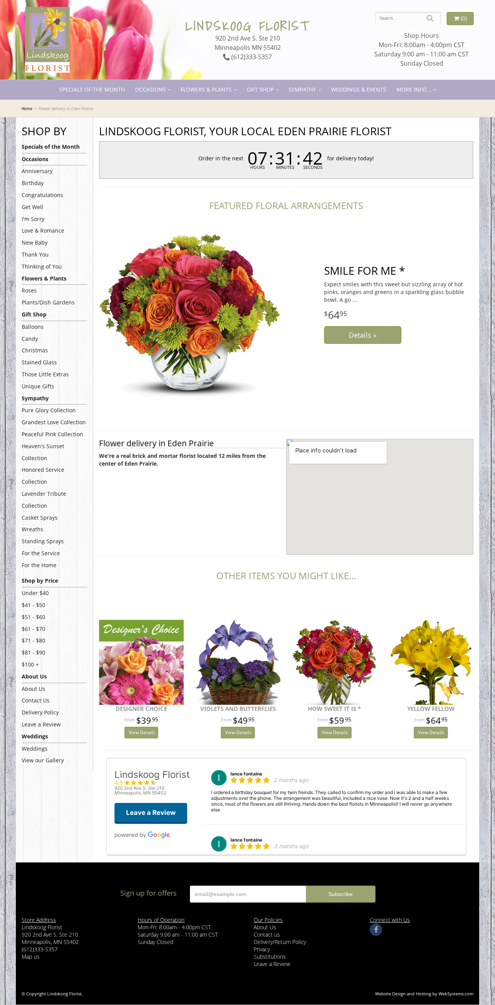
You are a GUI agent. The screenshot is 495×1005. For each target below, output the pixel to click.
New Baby (35, 242)
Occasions (150, 89)
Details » (363, 335)
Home (26, 108)
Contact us (267, 934)
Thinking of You (42, 266)
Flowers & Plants (206, 89)
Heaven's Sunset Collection (43, 452)
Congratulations (42, 195)
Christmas (35, 350)
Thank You (35, 254)
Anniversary (37, 171)
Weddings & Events (358, 89)
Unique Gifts (38, 386)
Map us (30, 956)
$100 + (30, 664)
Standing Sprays (43, 541)
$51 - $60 (33, 617)
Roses (29, 290)
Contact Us (36, 700)
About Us (33, 688)
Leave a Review (41, 724)
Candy (30, 338)
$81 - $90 (33, 652)
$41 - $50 (33, 605)
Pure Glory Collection (49, 410)
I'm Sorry (33, 219)
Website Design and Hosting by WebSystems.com (424, 993)
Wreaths (32, 529)
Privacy (262, 949)
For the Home (39, 565)
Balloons (33, 326)
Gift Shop (260, 89)
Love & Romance (43, 230)
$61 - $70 (33, 629)
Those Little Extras (45, 374)
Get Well (32, 207)
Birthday (33, 183)
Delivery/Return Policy (280, 941)
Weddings (35, 748)
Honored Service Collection (43, 475)
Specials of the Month (92, 89)
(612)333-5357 (251, 57)
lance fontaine (246, 774)
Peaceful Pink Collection (52, 434)
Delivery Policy (40, 712)
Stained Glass (39, 362)
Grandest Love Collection (54, 422)
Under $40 (35, 593)
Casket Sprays (40, 517)
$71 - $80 (33, 640)
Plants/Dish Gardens (48, 302)
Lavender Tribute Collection (44, 499)
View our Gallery (43, 760)
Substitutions (270, 956)
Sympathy (302, 89)
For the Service (41, 553)
